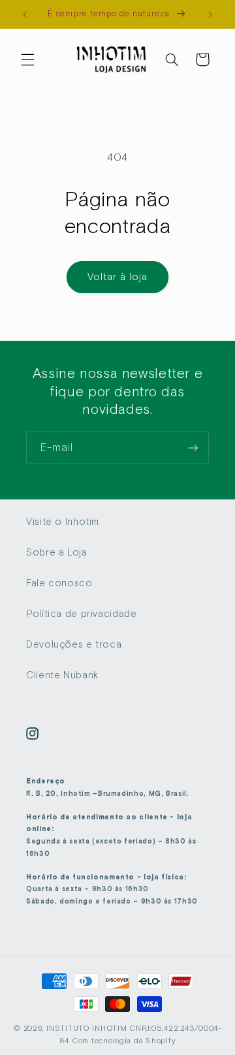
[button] (27, 59)
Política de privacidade (81, 614)
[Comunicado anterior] (24, 14)
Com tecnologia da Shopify (124, 1040)
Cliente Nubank (62, 675)
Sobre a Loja (56, 552)
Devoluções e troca (73, 644)
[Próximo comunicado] (210, 14)
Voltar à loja (117, 276)
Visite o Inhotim (62, 522)
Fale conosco (59, 583)
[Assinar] (193, 448)
